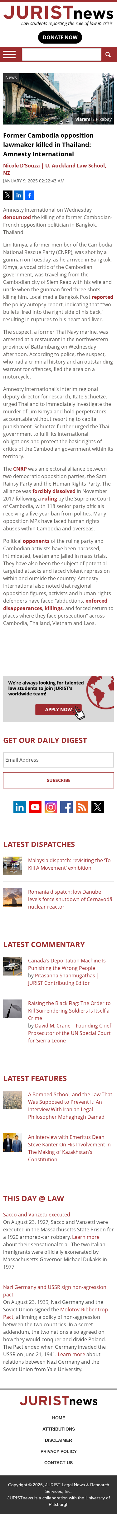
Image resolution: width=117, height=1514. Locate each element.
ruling (49, 498)
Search (107, 54)
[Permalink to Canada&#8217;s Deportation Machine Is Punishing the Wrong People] (12, 966)
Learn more (86, 1237)
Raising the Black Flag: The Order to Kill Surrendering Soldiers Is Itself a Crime (69, 1011)
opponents (36, 541)
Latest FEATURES (35, 1078)
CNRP (20, 468)
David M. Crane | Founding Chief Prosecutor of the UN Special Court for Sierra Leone (69, 1033)
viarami (84, 119)
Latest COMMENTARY (44, 944)
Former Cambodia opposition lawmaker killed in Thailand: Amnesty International (48, 144)
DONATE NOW (60, 37)
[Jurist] (58, 15)
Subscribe (59, 780)
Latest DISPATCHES (39, 844)
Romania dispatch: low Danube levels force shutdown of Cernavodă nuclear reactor (70, 899)
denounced (17, 217)
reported (102, 297)
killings (54, 608)
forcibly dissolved (54, 491)
